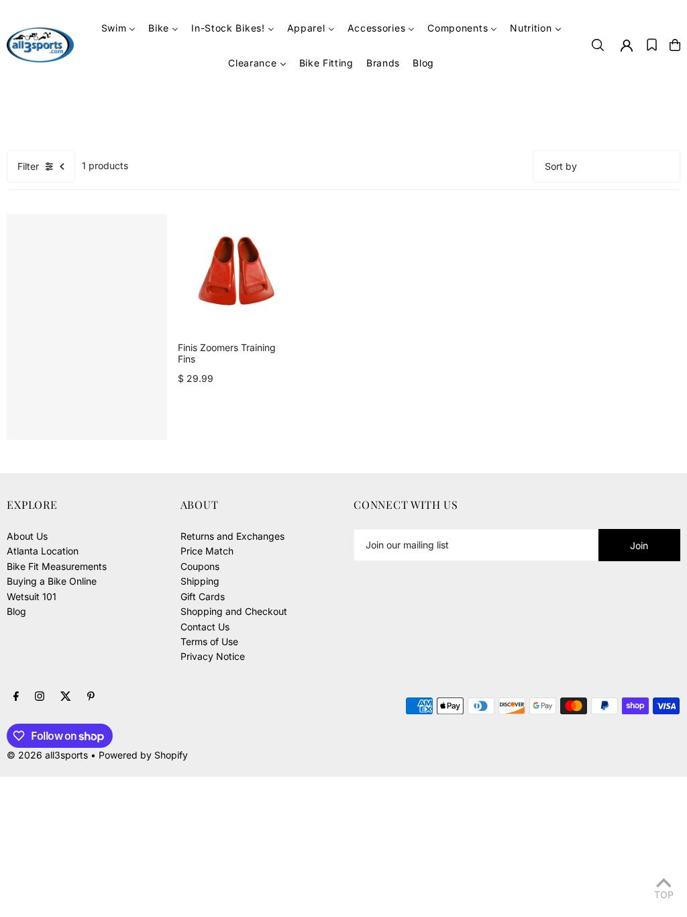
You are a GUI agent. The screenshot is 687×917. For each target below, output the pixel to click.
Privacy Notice (212, 656)
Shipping (199, 581)
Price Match (206, 551)
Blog (16, 611)
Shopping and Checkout (233, 611)
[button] (651, 45)
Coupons (199, 566)
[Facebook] (16, 696)
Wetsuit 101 (31, 596)
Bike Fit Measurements (57, 566)
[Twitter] (65, 696)
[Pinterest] (91, 696)
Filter (28, 166)
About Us (27, 536)
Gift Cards (202, 596)
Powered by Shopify (143, 755)
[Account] (627, 46)
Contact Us (204, 626)
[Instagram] (39, 696)
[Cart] (675, 45)
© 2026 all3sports (47, 755)
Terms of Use (209, 641)
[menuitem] (119, 28)
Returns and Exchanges (232, 536)
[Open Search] (598, 45)
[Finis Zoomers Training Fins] (236, 273)
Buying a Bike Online (52, 581)
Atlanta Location (42, 551)
